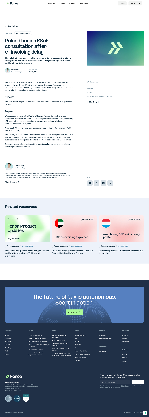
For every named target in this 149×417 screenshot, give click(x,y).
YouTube (124, 361)
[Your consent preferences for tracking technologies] (145, 413)
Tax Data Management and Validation (60, 344)
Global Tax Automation (35, 335)
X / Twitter (125, 358)
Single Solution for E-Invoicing (37, 338)
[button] (51, 3)
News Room (102, 351)
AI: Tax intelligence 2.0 (58, 340)
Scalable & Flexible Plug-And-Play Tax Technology (39, 345)
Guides (77, 348)
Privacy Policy (124, 386)
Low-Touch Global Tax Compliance (38, 341)
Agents (7, 354)
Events (77, 341)
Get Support (102, 335)
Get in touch (135, 3)
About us (124, 335)
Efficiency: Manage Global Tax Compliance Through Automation (62, 354)
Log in (122, 3)
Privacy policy (128, 412)
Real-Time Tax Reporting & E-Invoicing (60, 349)
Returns (7, 344)
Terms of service (139, 412)
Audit (6, 351)
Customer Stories (80, 357)
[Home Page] (13, 376)
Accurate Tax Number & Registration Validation (35, 353)
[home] (12, 3)
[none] (90, 183)
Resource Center (80, 335)
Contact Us (125, 341)
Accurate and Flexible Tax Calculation (59, 336)
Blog (76, 338)
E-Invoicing (8, 341)
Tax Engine (8, 338)
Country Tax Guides (81, 351)
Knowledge (8, 348)
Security (77, 360)
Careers (124, 338)
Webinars (78, 344)
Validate (7, 335)
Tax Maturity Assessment (82, 354)
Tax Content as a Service (35, 349)
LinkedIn (124, 354)
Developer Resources (105, 338)
